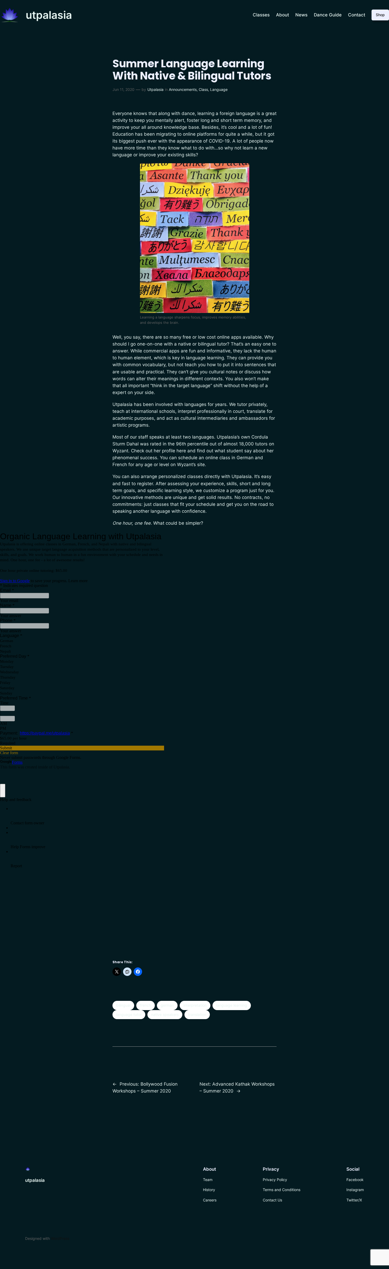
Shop (380, 14)
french (145, 1005)
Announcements (183, 89)
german (167, 1005)
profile (168, 450)
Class (203, 89)
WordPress (60, 1238)
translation (197, 1014)
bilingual (123, 1005)
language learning (231, 1005)
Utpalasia (155, 89)
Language (219, 89)
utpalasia (49, 14)
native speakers (165, 1014)
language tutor (129, 1014)
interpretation (195, 1005)
